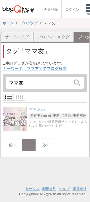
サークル (33, 189)
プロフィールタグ (54, 37)
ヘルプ (64, 189)
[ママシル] (15, 129)
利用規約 (49, 189)
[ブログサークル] (18, 9)
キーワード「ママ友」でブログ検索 (35, 68)
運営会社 (79, 189)
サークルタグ (17, 37)
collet (47, 116)
